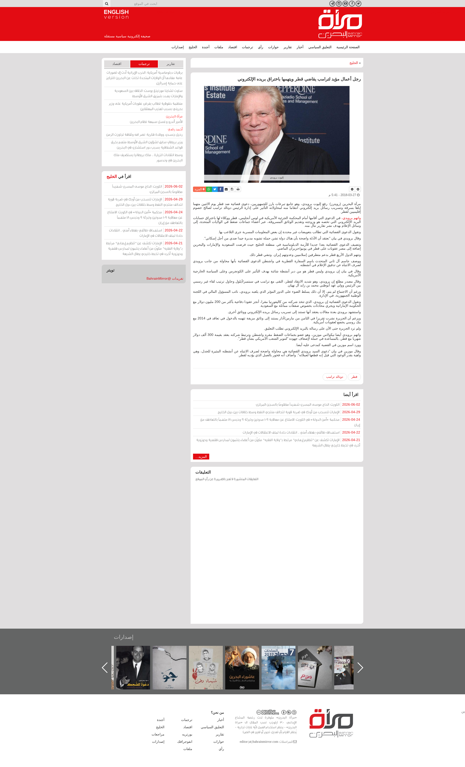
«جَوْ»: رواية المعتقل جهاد (211, 654)
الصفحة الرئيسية (348, 47)
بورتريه (187, 734)
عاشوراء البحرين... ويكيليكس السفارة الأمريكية (283, 657)
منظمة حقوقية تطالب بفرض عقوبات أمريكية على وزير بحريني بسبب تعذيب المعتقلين (146, 106)
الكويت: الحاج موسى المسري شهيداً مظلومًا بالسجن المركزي (308, 404)
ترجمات (247, 47)
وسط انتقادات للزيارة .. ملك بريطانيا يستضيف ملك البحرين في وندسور (148, 157)
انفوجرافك (184, 741)
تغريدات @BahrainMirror (165, 278)
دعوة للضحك (174, 651)
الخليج (193, 47)
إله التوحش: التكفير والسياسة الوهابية (138, 654)
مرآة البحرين (340, 24)
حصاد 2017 (319, 651)
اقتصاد (232, 47)
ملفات (218, 47)
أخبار (300, 47)
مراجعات (158, 734)
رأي (260, 47)
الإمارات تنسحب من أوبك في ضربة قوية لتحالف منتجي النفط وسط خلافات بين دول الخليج (289, 411)
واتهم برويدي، (351, 218)
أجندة (205, 47)
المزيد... (201, 457)
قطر (354, 377)
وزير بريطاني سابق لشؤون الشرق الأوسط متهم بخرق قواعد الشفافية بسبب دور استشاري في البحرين (147, 144)
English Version (116, 14)
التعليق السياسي (320, 47)
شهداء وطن (247, 651)
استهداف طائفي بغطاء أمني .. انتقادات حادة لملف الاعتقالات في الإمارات (301, 432)
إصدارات (177, 47)
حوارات (273, 47)
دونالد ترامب (334, 377)
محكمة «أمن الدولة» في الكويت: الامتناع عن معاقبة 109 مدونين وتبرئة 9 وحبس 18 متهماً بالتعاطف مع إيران (280, 422)
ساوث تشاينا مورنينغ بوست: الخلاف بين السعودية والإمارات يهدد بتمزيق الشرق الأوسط (148, 93)
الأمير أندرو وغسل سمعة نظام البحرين (156, 119)
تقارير (288, 47)
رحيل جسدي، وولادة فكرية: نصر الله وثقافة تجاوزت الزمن (144, 132)
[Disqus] (277, 554)
